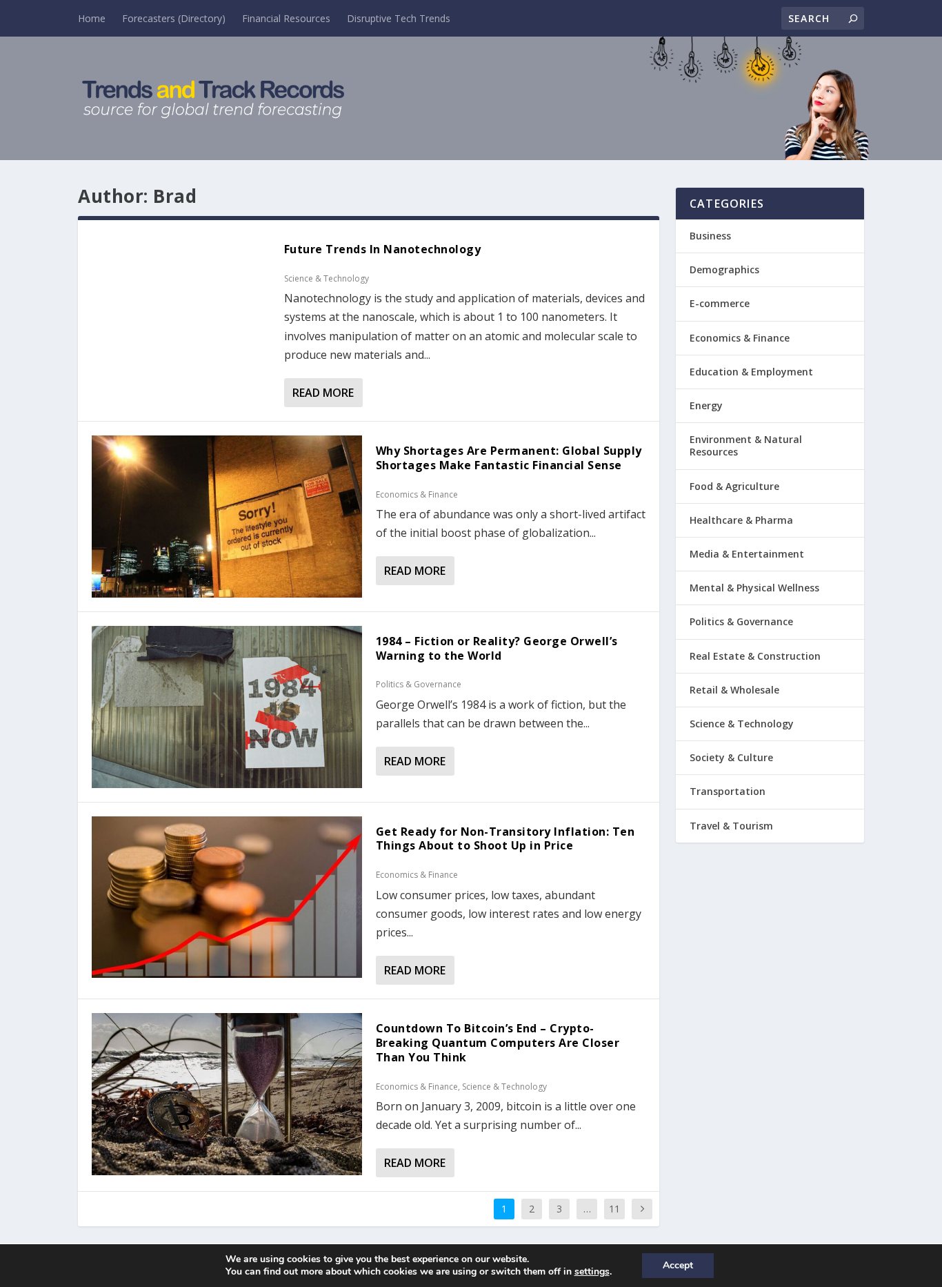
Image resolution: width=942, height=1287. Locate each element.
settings (592, 1272)
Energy (706, 405)
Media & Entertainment (747, 553)
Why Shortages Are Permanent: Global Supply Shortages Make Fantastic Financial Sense (509, 458)
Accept (678, 1265)
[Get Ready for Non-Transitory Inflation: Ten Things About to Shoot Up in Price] (227, 897)
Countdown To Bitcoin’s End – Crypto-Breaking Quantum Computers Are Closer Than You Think (498, 1043)
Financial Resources (286, 18)
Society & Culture (731, 757)
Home (92, 18)
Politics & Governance (418, 684)
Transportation (727, 791)
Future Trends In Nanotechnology (382, 249)
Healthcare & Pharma (741, 520)
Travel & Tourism (731, 825)
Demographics (724, 269)
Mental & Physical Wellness (754, 587)
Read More (323, 392)
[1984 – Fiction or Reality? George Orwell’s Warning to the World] (227, 707)
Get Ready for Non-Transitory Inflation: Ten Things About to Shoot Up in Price (505, 839)
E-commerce (720, 303)
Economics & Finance (417, 494)
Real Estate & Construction (755, 655)
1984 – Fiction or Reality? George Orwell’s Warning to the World (497, 648)
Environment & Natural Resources (746, 445)
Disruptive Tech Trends (398, 18)
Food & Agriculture (734, 486)
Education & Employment (751, 371)
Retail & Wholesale (734, 689)
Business (710, 235)
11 (614, 1208)
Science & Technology (326, 278)
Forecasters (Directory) (174, 18)
